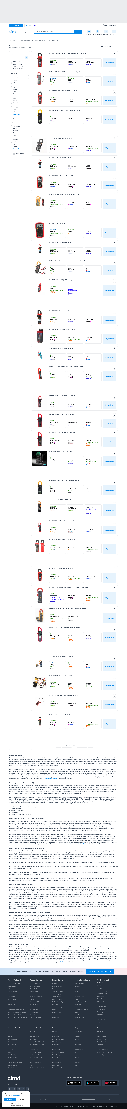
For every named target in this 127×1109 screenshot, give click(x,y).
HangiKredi (95, 1106)
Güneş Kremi (11, 1047)
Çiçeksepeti (78, 1047)
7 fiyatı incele (109, 185)
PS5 (31, 1065)
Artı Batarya (100, 1014)
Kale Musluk (100, 988)
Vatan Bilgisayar (79, 1049)
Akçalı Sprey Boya (57, 996)
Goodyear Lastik (12, 994)
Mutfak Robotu (12, 1044)
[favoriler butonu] (106, 31)
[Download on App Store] (74, 1083)
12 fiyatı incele (109, 81)
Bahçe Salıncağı (79, 1004)
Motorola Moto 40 (35, 1047)
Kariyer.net (59, 1106)
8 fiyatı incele (109, 100)
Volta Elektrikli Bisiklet (36, 986)
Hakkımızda (100, 1031)
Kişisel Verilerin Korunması (104, 1042)
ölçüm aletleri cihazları (51, 778)
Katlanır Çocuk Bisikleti (36, 1014)
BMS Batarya (100, 1001)
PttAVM (77, 1034)
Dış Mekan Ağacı (79, 996)
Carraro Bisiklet (34, 989)
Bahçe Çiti (77, 986)
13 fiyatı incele (109, 233)
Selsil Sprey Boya (57, 986)
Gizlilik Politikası (101, 1036)
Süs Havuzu (78, 989)
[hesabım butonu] (114, 31)
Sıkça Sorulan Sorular (102, 1034)
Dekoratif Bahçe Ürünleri (81, 1009)
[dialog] (16, 1099)
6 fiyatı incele (109, 62)
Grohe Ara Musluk (101, 1019)
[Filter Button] (26, 57)
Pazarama (77, 1036)
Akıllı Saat (10, 1049)
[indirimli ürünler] (97, 31)
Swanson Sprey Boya (58, 994)
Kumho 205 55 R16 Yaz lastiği (16, 1009)
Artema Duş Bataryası (102, 991)
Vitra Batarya (100, 1017)
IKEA (76, 1065)
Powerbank (11, 1067)
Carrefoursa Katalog (57, 1049)
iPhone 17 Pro (34, 1034)
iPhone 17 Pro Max (35, 1036)
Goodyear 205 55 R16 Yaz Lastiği (17, 1014)
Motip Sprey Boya (57, 999)
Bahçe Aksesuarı (79, 1007)
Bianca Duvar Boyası (57, 1007)
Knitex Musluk (101, 999)
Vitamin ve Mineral (13, 1042)
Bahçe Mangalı (79, 1014)
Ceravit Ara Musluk (102, 993)
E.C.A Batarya (100, 986)
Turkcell (77, 1057)
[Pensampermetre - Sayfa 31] (90, 746)
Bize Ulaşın (100, 1047)
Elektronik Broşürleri (57, 1065)
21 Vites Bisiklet (34, 1004)
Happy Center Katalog (58, 1039)
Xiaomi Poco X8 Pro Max (37, 1060)
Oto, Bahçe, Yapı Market (23, 40)
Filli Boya (54, 983)
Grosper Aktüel (56, 1044)
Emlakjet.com (82, 1106)
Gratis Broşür (55, 1057)
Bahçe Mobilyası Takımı (81, 1002)
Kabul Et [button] (10, 1099)
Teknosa (77, 1042)
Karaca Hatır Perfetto (35, 1052)
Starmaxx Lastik (12, 1004)
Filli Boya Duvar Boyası (58, 1002)
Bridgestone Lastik (13, 1007)
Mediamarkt (78, 1044)
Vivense (77, 1067)
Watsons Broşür (56, 1060)
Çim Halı (77, 1020)
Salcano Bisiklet (34, 1002)
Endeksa (88, 1106)
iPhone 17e (33, 1039)
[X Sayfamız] (14, 1089)
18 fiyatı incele (109, 357)
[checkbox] (20, 80)
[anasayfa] (13, 31)
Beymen (77, 1055)
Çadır (9, 1052)
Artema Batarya (101, 996)
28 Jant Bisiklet (34, 1012)
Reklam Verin (100, 1044)
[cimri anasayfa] (16, 25)
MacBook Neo (34, 1049)
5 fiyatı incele (109, 148)
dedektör (61, 962)
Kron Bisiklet (33, 994)
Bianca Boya (55, 1017)
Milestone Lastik (12, 1002)
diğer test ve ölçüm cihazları (78, 844)
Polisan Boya (55, 989)
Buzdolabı (10, 1034)
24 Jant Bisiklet (34, 1009)
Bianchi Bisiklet (34, 991)
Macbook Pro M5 (34, 1055)
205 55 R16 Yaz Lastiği (14, 983)
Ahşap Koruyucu (56, 1012)
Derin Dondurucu (12, 1039)
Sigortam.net (65, 1106)
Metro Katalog (56, 1055)
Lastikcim (77, 1062)
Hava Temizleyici (12, 1055)
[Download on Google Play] (92, 1083)
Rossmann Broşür (57, 1062)
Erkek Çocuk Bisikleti (36, 1017)
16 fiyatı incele (109, 119)
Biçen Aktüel (55, 1036)
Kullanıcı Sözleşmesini (88, 1099)
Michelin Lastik (12, 999)
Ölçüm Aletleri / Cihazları (39, 40)
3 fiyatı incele (109, 290)
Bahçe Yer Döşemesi (80, 994)
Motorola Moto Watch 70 (37, 1044)
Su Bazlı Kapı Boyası (57, 991)
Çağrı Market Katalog (58, 1052)
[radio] (20, 62)
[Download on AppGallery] (111, 1083)
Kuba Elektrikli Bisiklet (36, 996)
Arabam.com (73, 1106)
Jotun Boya (55, 1014)
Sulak (76, 1012)
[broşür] (89, 31)
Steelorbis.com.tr (113, 1106)
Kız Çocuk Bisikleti (35, 1020)
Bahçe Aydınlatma (79, 983)
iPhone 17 (32, 1031)
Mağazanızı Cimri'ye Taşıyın (104, 1052)
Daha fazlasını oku (16, 1095)
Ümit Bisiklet (33, 999)
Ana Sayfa (12, 40)
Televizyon (11, 1060)
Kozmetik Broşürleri (57, 1067)
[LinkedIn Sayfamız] (19, 1089)
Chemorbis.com (103, 1106)
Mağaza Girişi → (101, 1055)
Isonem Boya (56, 1009)
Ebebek (77, 1052)
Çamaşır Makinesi (13, 1065)
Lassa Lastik (11, 996)
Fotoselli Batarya (101, 1006)
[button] (16, 1103)
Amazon (77, 1039)
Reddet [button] (22, 1099)
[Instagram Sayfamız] (23, 1089)
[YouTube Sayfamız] (27, 1089)
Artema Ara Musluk (102, 1004)
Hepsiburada (78, 1031)
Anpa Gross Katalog (57, 1047)
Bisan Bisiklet (33, 1007)
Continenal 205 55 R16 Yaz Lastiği (17, 1012)
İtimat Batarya (100, 1022)
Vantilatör (10, 1036)
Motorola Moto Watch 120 (37, 1042)
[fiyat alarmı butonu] (114, 54)
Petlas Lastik (11, 989)
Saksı (76, 991)
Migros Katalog (56, 1042)
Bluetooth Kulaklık (13, 1057)
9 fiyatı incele (109, 320)
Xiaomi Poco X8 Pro (35, 1062)
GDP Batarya (100, 1012)
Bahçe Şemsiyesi (79, 1017)
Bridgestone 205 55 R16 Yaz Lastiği (17, 1017)
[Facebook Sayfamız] (10, 1089)
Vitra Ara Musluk (101, 1009)
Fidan (76, 999)
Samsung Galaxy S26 (36, 1057)
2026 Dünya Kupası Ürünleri (37, 1067)
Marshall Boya (56, 1020)
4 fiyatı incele (109, 618)
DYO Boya (55, 1004)
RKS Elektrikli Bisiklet (35, 983)
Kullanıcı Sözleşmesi (102, 1049)
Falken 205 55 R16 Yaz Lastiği (16, 1020)
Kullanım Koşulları (101, 1039)
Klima (9, 1031)
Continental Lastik (13, 991)
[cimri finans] (31, 25)
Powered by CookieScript (16, 1105)
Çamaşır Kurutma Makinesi (15, 1062)
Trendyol (77, 1060)
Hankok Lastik (12, 986)
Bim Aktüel (55, 1031)
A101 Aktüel (55, 1034)
